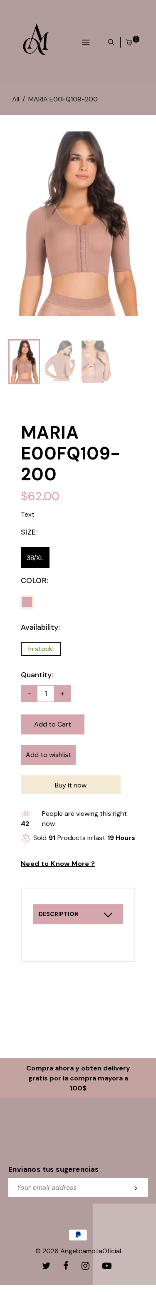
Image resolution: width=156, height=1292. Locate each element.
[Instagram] (87, 1266)
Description (59, 914)
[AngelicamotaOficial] (36, 41)
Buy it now (71, 785)
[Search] (113, 42)
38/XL (35, 557)
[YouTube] (108, 1266)
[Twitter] (47, 1266)
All (15, 99)
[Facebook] (67, 1266)
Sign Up (136, 1187)
